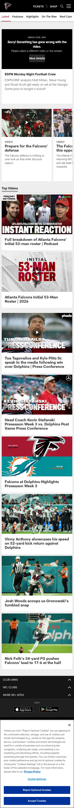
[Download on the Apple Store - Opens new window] (23, 710)
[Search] (61, 6)
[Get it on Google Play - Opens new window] (49, 711)
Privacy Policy (32, 771)
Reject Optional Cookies (37, 789)
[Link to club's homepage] (7, 5)
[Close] (69, 725)
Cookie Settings (37, 779)
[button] (37, 58)
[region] (37, 764)
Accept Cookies (37, 800)
